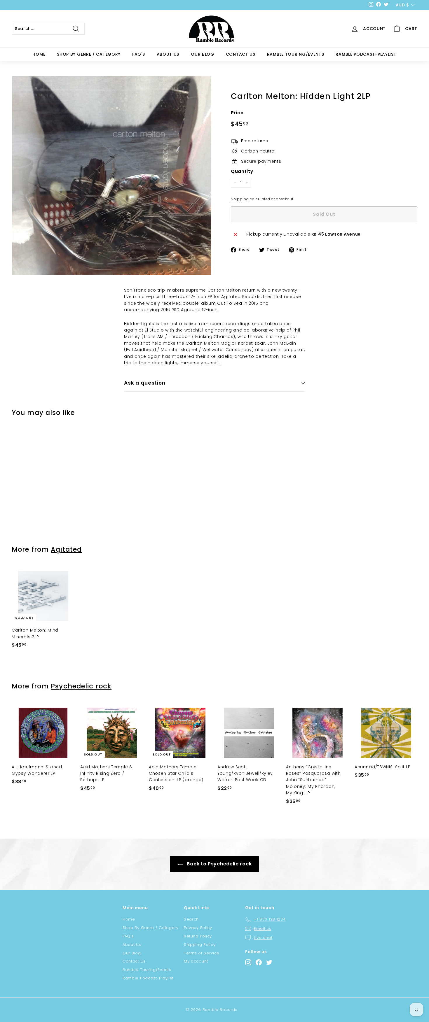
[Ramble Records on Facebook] (259, 962)
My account (196, 961)
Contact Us (240, 54)
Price (237, 113)
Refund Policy (198, 936)
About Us (168, 54)
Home (38, 54)
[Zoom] (111, 175)
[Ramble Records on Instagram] (248, 962)
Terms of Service (201, 953)
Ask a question (144, 382)
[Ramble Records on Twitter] (269, 962)
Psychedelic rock (81, 686)
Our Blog (202, 54)
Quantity (242, 171)
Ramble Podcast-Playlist (366, 54)
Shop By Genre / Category (89, 54)
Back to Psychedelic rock (219, 863)
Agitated (66, 549)
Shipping (240, 199)
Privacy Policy (198, 927)
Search (191, 919)
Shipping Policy (200, 944)
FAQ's (138, 54)
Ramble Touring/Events (295, 54)
